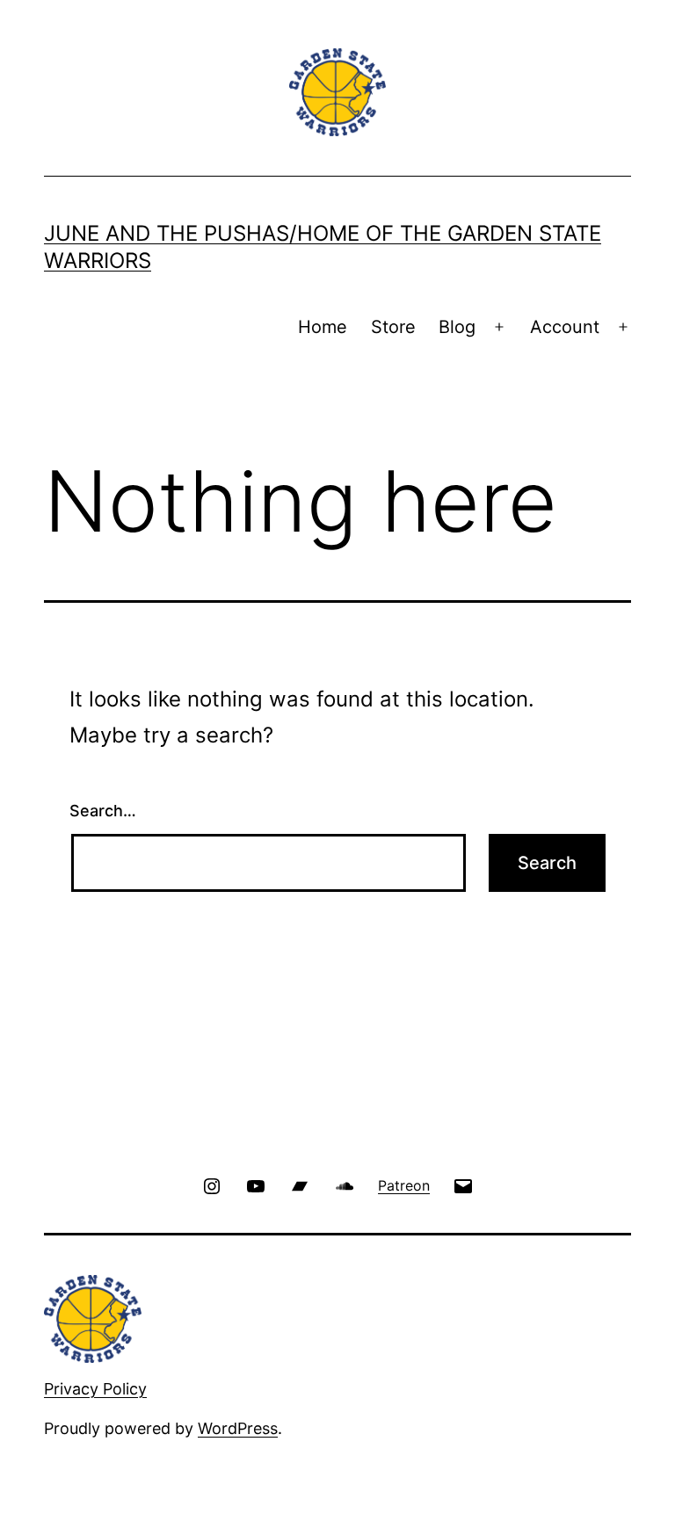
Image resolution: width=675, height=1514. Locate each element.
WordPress (238, 1428)
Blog (457, 326)
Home (322, 326)
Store (393, 326)
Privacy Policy (95, 1389)
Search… (102, 810)
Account (564, 326)
